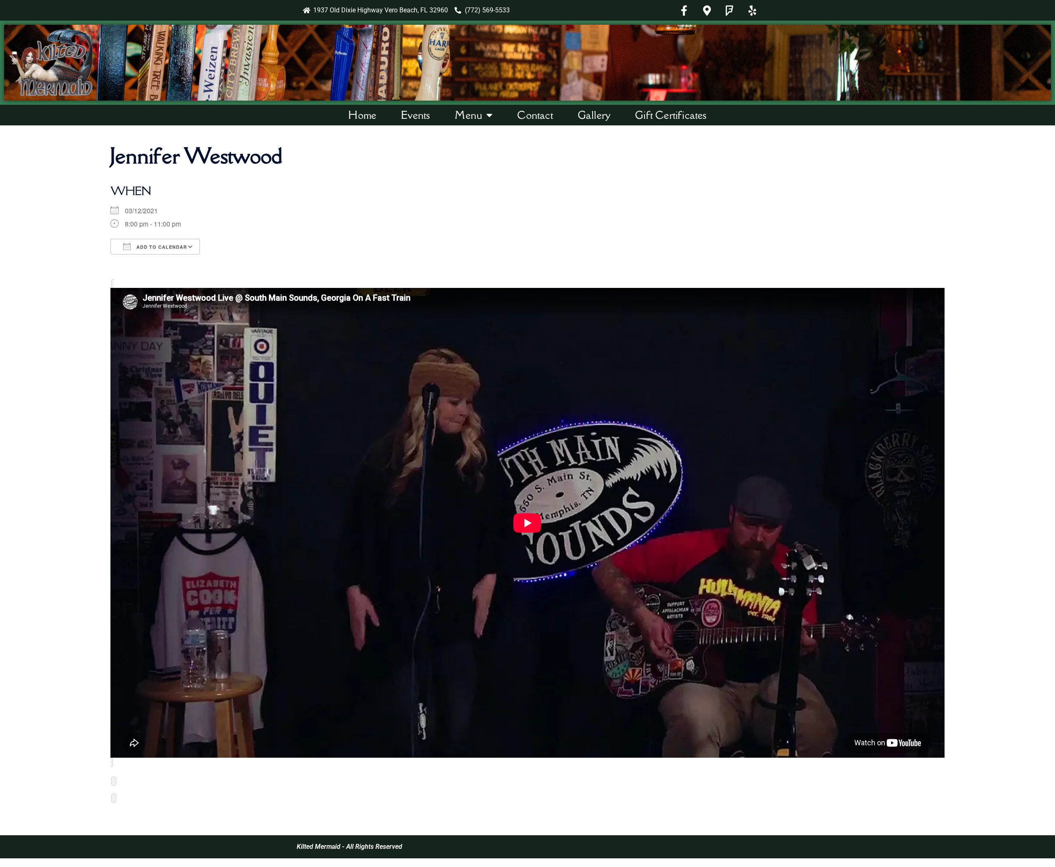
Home (362, 115)
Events (415, 115)
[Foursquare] (729, 10)
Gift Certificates (670, 115)
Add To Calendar (161, 247)
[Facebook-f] (684, 10)
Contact (535, 115)
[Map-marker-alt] (706, 10)
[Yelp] (752, 10)
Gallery (594, 115)
